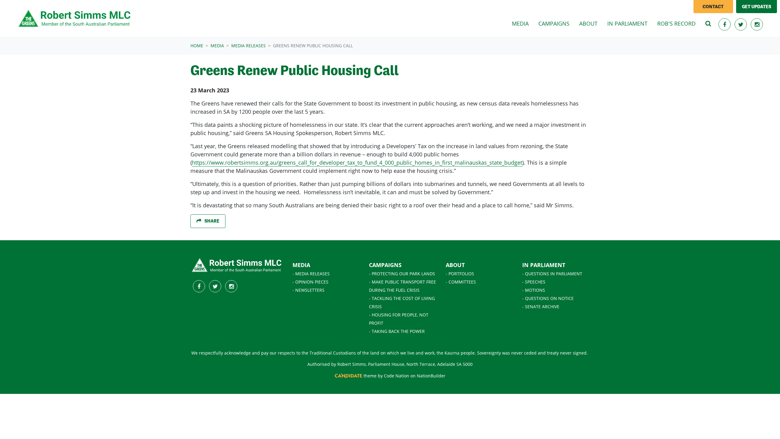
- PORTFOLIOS (460, 274)
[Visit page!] (725, 24)
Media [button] (523, 23)
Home (196, 45)
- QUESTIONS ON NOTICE (548, 298)
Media (217, 45)
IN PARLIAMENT (543, 265)
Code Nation (396, 376)
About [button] (588, 23)
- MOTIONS (533, 290)
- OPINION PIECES (310, 282)
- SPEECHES (533, 282)
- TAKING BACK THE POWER (397, 331)
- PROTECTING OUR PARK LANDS (402, 274)
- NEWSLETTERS (308, 290)
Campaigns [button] (553, 23)
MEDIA (301, 265)
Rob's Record (676, 23)
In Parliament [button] (627, 23)
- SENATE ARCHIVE (540, 306)
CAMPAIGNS (385, 265)
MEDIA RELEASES (248, 45)
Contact (713, 6)
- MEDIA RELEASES (311, 274)
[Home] (75, 18)
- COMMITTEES (461, 282)
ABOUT (455, 265)
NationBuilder (431, 376)
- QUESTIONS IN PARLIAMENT (552, 274)
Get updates (756, 6)
